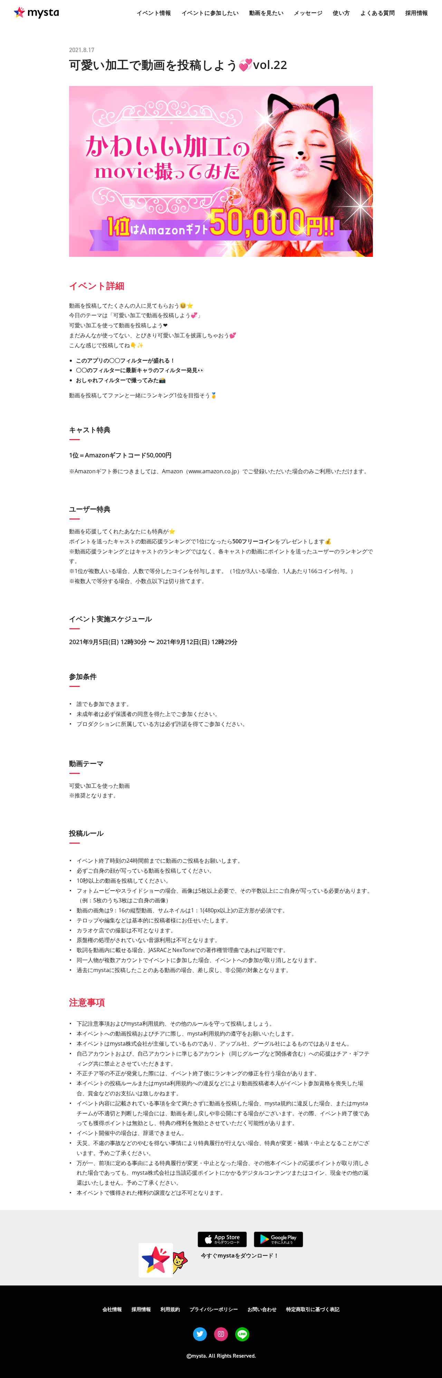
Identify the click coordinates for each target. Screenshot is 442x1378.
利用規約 (170, 1309)
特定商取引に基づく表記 (312, 1309)
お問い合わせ (262, 1309)
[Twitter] (200, 1334)
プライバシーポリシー (214, 1309)
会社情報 (112, 1309)
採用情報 (141, 1309)
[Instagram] (221, 1334)
